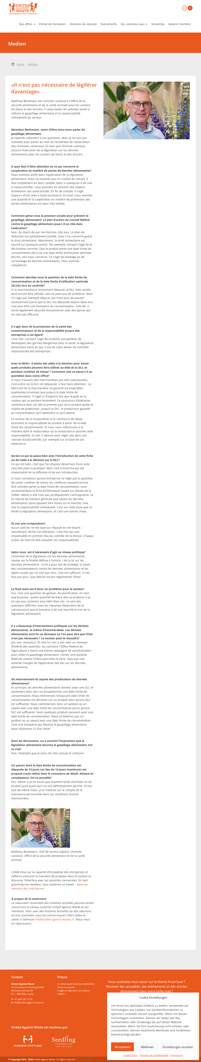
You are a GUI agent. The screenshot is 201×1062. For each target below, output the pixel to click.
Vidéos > (61, 993)
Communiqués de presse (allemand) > (76, 983)
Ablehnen (147, 1047)
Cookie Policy (130, 1055)
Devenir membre (179, 24)
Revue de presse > (66, 987)
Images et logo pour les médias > (74, 990)
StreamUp (157, 24)
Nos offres (26, 24)
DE (184, 8)
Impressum (177, 1055)
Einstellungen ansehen (178, 1047)
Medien (33, 64)
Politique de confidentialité (154, 1055)
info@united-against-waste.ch (54, 919)
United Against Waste (23, 8)
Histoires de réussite (83, 24)
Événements (109, 24)
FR (190, 8)
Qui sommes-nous (133, 24)
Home (20, 64)
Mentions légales (84, 1059)
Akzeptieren (123, 1047)
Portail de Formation (52, 24)
